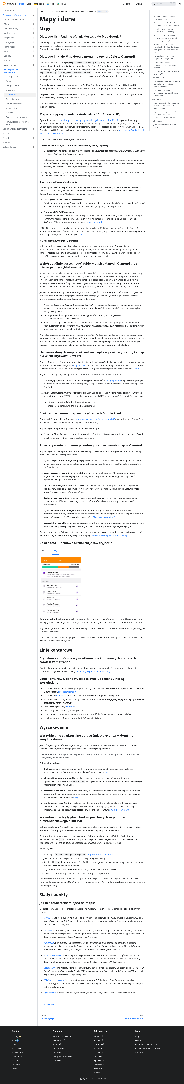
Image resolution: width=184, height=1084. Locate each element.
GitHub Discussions (62, 1036)
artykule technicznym (119, 809)
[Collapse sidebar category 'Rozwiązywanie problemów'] (33, 70)
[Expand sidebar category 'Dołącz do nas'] (33, 147)
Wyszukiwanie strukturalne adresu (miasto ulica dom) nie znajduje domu (166, 105)
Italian (97, 1048)
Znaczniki (48, 930)
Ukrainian (98, 1052)
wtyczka (60, 695)
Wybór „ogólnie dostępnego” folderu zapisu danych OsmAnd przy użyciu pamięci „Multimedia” (166, 38)
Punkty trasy (49, 942)
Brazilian (98, 1064)
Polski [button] (127, 3)
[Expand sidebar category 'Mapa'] (33, 24)
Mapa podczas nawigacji (104, 517)
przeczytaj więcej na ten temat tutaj (93, 671)
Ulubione (47, 917)
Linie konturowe (158, 77)
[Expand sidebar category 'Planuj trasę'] (33, 47)
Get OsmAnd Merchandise (147, 1048)
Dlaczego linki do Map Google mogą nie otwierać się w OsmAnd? (166, 24)
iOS (77, 706)
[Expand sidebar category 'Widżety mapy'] (33, 33)
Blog (29, 3)
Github (136, 368)
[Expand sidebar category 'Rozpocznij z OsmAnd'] (33, 20)
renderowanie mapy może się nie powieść (95, 419)
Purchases (16, 1048)
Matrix (56, 1060)
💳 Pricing (39, 3)
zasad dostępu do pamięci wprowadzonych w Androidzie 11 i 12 (87, 120)
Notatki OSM (49, 967)
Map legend (17, 1052)
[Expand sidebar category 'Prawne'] (33, 142)
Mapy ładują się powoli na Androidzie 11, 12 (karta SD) (164, 30)
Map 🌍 (15, 1040)
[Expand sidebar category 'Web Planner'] (33, 65)
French (97, 1040)
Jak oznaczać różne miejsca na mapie (165, 125)
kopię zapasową (113, 380)
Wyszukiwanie (50, 992)
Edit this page (49, 1004)
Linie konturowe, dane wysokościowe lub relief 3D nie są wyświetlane (166, 93)
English (97, 1036)
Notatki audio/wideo (52, 955)
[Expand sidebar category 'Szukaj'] (33, 60)
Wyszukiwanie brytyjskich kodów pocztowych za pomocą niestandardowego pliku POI (166, 114)
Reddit (56, 1044)
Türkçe (97, 1072)
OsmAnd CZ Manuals (145, 1044)
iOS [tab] (55, 550)
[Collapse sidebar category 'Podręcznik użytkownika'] (33, 15)
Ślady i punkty (157, 121)
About (14, 1068)
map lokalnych (80, 365)
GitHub (138, 3)
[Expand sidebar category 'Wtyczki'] (33, 51)
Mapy (154, 13)
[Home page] (42, 11)
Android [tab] (46, 550)
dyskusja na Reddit (128, 130)
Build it (14, 1060)
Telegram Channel (61, 1056)
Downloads (16, 1056)
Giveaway (15, 1064)
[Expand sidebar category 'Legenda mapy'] (33, 29)
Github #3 (58, 133)
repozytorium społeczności (101, 854)
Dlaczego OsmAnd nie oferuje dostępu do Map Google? (164, 17)
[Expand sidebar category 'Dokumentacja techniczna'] (33, 129)
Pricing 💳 (16, 1036)
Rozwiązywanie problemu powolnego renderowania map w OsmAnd (166, 65)
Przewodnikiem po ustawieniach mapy (110, 535)
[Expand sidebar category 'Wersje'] (33, 138)
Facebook (57, 1048)
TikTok (56, 1052)
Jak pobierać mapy (66, 691)
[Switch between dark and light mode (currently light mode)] (180, 4)
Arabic (97, 1068)
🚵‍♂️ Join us (61, 3)
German (98, 1044)
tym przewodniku (97, 222)
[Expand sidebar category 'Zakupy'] (33, 56)
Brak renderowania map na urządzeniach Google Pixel (164, 57)
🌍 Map (50, 3)
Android (70, 706)
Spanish (98, 1060)
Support (139, 1052)
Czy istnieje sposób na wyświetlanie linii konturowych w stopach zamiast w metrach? (167, 84)
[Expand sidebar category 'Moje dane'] (33, 38)
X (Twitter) (57, 1040)
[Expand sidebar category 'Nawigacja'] (33, 42)
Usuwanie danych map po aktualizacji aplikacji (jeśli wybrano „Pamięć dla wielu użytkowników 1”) (166, 48)
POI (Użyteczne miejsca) (54, 980)
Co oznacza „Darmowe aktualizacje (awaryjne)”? (166, 72)
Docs (21, 3)
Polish (97, 1056)
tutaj (80, 234)
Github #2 (47, 133)
